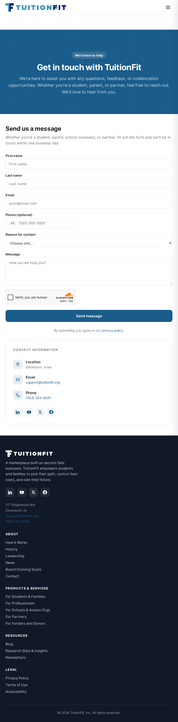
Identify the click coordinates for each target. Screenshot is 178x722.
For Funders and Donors (25, 623)
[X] (40, 412)
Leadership (15, 556)
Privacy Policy (17, 678)
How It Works (16, 542)
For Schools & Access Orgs (28, 610)
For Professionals (20, 603)
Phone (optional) (19, 215)
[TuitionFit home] (36, 7)
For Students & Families (25, 596)
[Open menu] (168, 7)
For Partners (16, 616)
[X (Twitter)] (33, 492)
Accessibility (16, 691)
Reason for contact (20, 234)
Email (10, 195)
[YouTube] (29, 412)
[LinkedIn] (17, 412)
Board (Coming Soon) (23, 569)
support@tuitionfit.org (43, 382)
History (12, 549)
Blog (9, 644)
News (10, 562)
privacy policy (112, 330)
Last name (14, 175)
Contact (12, 576)
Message (13, 254)
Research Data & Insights (27, 651)
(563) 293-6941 (38, 398)
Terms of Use (17, 685)
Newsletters (16, 657)
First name (14, 156)
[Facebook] (51, 412)
